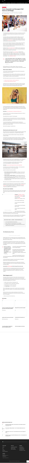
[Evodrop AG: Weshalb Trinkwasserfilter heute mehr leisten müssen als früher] (8, 303)
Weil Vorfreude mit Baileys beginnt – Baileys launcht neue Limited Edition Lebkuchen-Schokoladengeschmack (15, 425)
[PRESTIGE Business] (15, 1)
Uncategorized (4, 7)
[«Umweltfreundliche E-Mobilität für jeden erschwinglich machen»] (8, 322)
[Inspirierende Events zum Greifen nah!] (8, 313)
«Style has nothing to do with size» (20, 326)
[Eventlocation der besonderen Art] (21, 313)
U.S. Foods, (20, 196)
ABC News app (9, 266)
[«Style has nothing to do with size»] (21, 322)
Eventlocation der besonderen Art (20, 317)
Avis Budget (21, 195)
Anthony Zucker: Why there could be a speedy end (11, 80)
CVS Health (19, 194)
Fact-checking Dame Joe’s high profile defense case (14, 111)
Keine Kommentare (16, 13)
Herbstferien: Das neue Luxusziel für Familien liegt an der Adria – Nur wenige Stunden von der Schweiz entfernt (16, 435)
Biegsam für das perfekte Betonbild (20, 307)
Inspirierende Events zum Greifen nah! (7, 317)
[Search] (28, 1)
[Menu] (2, 1)
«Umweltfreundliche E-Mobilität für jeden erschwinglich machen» (7, 326)
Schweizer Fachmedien (6, 13)
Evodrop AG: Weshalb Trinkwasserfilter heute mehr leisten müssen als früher (8, 308)
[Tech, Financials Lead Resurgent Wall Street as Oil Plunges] (14, 23)
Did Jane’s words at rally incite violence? (10, 81)
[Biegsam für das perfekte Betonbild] (21, 303)
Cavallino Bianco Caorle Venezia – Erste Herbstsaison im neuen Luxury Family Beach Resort (15, 432)
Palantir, (19, 198)
